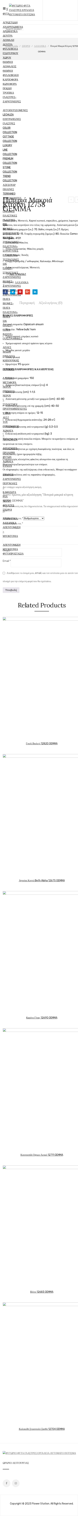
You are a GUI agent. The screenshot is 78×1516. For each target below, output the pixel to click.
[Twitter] (12, 291)
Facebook (6, 1483)
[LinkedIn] (35, 291)
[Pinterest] (20, 291)
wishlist (60, 10)
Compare (37, 275)
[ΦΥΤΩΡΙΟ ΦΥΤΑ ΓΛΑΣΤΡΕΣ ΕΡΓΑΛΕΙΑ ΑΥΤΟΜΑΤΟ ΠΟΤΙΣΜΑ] (25, 14)
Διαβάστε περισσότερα (5, 736)
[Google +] (27, 291)
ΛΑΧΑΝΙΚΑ (40, 46)
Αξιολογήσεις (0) (50, 302)
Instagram (16, 1483)
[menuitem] (6, 13)
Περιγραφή (27, 302)
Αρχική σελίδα (11, 46)
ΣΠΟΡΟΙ (26, 46)
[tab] (27, 303)
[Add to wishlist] (16, 736)
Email (7, 561)
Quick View (21, 736)
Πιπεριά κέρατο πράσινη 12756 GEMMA (71, 200)
